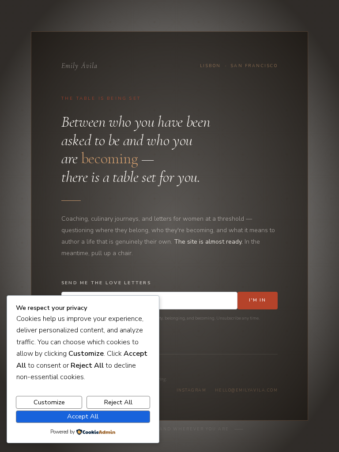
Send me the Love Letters (106, 283)
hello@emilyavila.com (246, 390)
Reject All (118, 402)
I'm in (257, 300)
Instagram (191, 390)
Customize (49, 402)
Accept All (82, 416)
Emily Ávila (79, 65)
